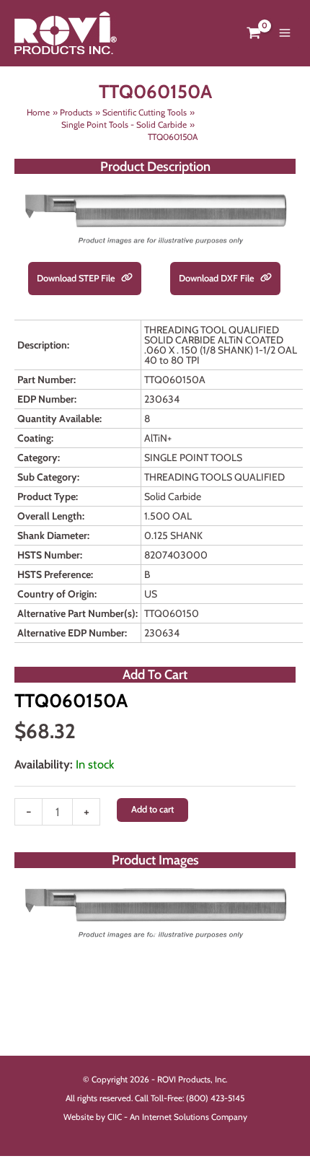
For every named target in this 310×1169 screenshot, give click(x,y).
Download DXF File (218, 278)
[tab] (155, 932)
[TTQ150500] (155, 911)
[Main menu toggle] (284, 33)
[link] (127, 278)
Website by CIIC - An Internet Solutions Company (155, 1117)
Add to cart (152, 809)
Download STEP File (77, 278)
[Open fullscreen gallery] (281, 933)
